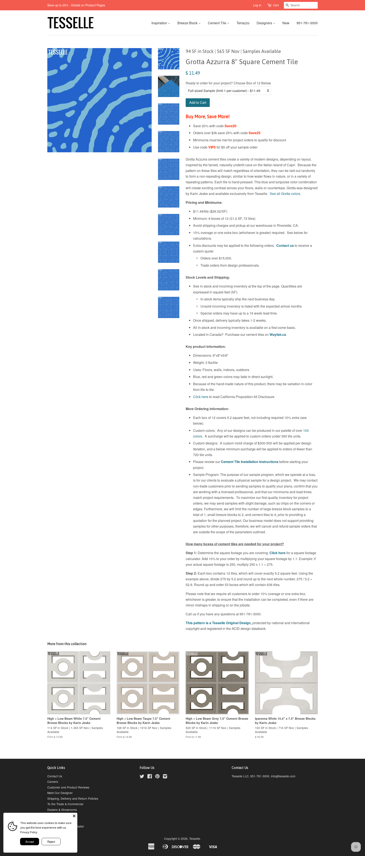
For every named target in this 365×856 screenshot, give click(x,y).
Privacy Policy (28, 832)
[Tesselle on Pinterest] (157, 777)
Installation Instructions (259, 461)
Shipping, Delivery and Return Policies (72, 798)
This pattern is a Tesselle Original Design (218, 622)
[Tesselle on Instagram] (165, 777)
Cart (276, 5)
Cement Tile (217, 22)
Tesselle (194, 838)
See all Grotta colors (285, 193)
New (285, 22)
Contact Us (54, 776)
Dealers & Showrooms (62, 809)
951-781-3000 (307, 22)
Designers (265, 22)
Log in (257, 5)
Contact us (285, 245)
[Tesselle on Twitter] (142, 777)
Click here (200, 396)
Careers (52, 781)
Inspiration (159, 22)
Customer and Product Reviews (68, 787)
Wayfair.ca (278, 334)
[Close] (74, 816)
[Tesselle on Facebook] (149, 777)
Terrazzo (243, 22)
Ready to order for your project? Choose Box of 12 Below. (228, 83)
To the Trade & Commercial (65, 804)
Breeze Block (187, 22)
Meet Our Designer (60, 793)
